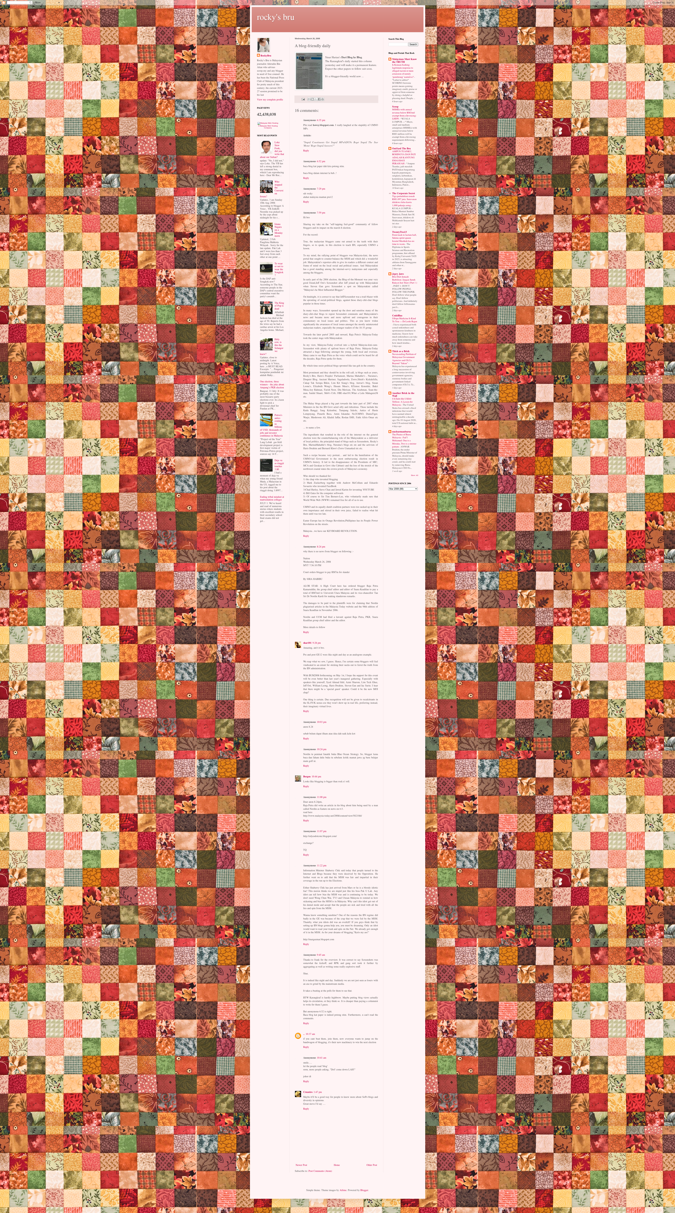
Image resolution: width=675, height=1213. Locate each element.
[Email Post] (303, 98)
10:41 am (321, 1057)
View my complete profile (270, 99)
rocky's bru (275, 16)
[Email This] (309, 99)
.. (304, 1034)
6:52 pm (321, 161)
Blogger (364, 1190)
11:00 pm (321, 797)
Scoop (395, 106)
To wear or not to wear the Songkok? (279, 269)
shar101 (307, 643)
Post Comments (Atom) (320, 1171)
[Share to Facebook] (319, 99)
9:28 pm (317, 642)
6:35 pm (321, 120)
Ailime (343, 1190)
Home (337, 1165)
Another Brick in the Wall (403, 394)
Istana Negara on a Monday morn (279, 229)
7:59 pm (321, 212)
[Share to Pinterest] (322, 99)
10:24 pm (321, 749)
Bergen (307, 776)
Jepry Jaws (398, 274)
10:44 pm (316, 776)
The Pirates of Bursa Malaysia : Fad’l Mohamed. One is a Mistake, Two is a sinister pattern (404, 440)
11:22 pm (321, 865)
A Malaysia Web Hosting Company (268, 127)
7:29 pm (321, 188)
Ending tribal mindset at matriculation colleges (272, 498)
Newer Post (301, 1165)
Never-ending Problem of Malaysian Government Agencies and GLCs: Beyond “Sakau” (404, 358)
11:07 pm (321, 831)
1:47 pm (318, 1092)
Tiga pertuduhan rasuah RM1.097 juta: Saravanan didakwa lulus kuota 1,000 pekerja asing (404, 201)
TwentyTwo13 (399, 232)
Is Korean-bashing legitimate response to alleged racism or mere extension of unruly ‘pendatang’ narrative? (403, 70)
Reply (306, 150)
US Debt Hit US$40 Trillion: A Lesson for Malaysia (402, 401)
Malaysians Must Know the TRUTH (404, 60)
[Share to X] (316, 99)
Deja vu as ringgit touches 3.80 (279, 465)
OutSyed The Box (401, 148)
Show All (414, 475)
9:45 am (321, 954)
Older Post (372, 1165)
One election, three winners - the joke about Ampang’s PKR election (272, 384)
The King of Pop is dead (279, 305)
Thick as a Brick (401, 351)
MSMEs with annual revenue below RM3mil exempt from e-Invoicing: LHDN (404, 114)
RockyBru (266, 55)
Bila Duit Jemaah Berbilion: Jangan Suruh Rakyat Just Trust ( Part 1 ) (404, 279)
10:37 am (310, 1034)
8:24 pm (321, 546)
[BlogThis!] (312, 99)
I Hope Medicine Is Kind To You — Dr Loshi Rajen (404, 320)
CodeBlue (397, 315)
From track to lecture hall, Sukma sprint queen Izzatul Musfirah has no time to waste (404, 239)
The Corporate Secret (403, 193)
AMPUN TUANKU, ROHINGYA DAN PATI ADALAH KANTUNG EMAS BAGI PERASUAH (404, 157)
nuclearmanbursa (401, 431)
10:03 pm (321, 722)
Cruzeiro (308, 1092)
